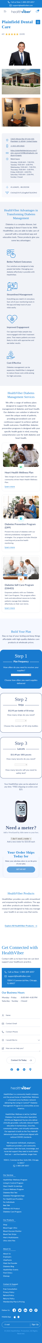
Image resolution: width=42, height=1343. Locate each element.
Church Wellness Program (13, 1189)
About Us (7, 1254)
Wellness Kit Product (11, 1209)
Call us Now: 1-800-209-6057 (21, 972)
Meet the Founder (10, 1263)
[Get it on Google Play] (18, 1317)
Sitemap (6, 1276)
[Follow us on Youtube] (30, 1310)
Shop (5, 1225)
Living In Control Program (13, 1183)
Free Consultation (10, 1289)
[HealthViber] (21, 11)
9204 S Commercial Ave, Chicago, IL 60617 (22, 982)
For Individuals (9, 1202)
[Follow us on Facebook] (14, 1310)
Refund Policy (8, 1295)
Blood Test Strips (9, 1234)
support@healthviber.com (23, 5)
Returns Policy (8, 1299)
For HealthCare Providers (13, 1199)
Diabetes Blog (8, 1266)
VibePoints (7, 1260)
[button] (5, 11)
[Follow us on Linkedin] (25, 1310)
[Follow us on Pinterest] (36, 1310)
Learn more (10, 487)
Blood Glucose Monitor (12, 1231)
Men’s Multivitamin (10, 1237)
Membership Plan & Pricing (14, 1302)
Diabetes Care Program (12, 1212)
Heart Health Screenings (12, 1186)
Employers (7, 1257)
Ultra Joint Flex (9, 1241)
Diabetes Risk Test (10, 1193)
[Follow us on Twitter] (20, 1310)
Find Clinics (7, 1273)
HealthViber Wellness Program (15, 1180)
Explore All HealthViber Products (19, 926)
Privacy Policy (8, 1292)
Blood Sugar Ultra (10, 1228)
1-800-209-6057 (27, 2)
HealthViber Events (10, 1270)
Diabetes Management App (13, 1196)
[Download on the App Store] (15, 1317)
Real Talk (6, 1205)
